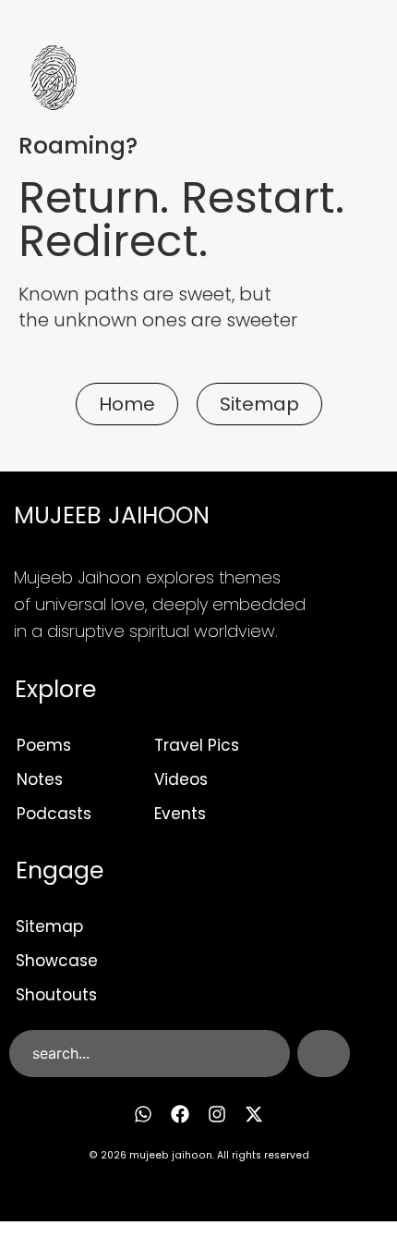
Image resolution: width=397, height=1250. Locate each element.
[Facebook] (180, 1114)
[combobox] (149, 1053)
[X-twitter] (253, 1114)
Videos (181, 779)
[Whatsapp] (143, 1114)
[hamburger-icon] (340, 80)
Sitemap (49, 926)
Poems (44, 745)
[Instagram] (216, 1114)
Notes (40, 779)
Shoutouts (56, 995)
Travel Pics (196, 745)
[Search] (323, 1053)
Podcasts (54, 814)
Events (180, 814)
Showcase (57, 961)
